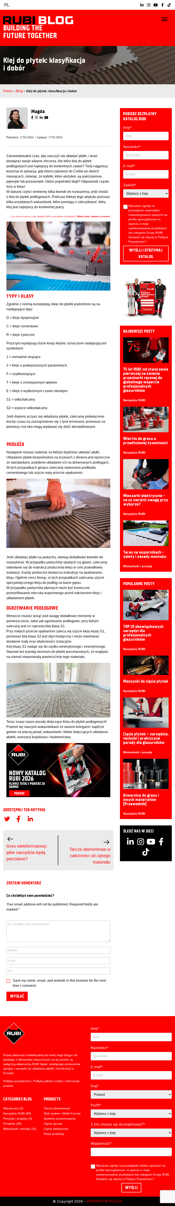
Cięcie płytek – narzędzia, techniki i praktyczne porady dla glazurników (145, 738)
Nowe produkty (54, 1134)
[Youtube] (46, 117)
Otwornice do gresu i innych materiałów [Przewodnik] (141, 799)
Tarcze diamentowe (57, 1108)
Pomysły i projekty (15, 1118)
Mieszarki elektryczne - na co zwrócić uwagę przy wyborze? (145, 500)
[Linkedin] (41, 117)
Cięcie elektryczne (56, 1128)
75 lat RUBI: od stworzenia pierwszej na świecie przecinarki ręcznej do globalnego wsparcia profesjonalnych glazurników (145, 380)
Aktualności (11, 1108)
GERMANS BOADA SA (104, 1201)
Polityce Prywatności (139, 1179)
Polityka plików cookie (48, 1081)
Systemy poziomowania (60, 1118)
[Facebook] (32, 117)
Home (7, 91)
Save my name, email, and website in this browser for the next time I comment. (59, 983)
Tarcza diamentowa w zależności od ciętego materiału (89, 855)
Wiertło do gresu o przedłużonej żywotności (145, 440)
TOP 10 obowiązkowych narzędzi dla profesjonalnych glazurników (143, 633)
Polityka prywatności (17, 1081)
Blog (19, 91)
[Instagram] (36, 117)
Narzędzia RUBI (134, 400)
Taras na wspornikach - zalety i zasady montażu (144, 554)
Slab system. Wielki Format (62, 1113)
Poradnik (9, 1123)
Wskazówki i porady (137, 566)
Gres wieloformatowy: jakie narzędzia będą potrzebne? (27, 852)
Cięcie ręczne (53, 1123)
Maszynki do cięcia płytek (145, 681)
